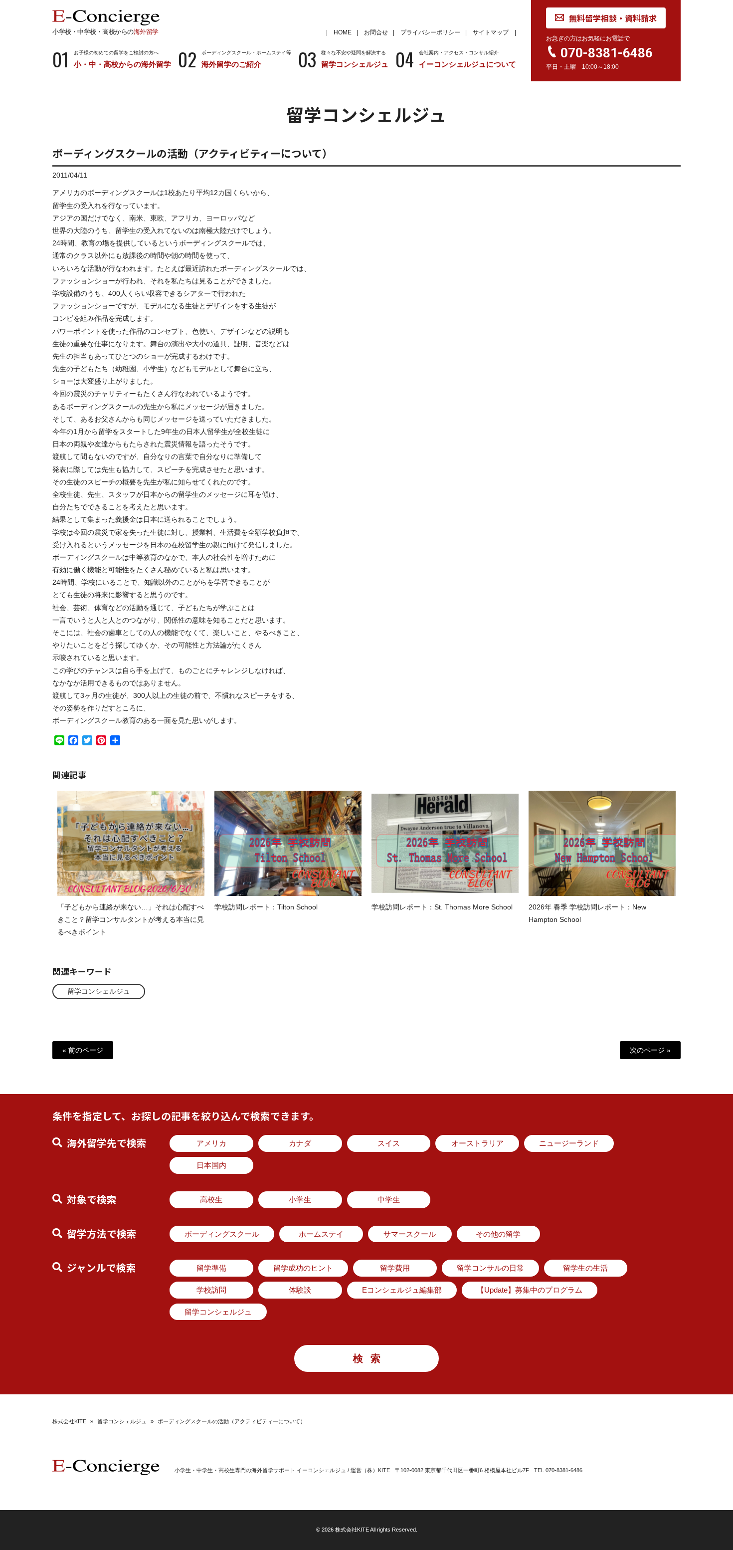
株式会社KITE (69, 1421)
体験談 (300, 1290)
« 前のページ (82, 1050)
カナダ (300, 1143)
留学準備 (211, 1268)
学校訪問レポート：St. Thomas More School (442, 907)
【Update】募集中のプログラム (529, 1290)
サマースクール (409, 1234)
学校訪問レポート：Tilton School (266, 907)
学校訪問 (211, 1290)
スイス (388, 1143)
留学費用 (395, 1268)
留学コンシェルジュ (98, 991)
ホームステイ (321, 1234)
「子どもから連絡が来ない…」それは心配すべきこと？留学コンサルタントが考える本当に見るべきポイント (130, 919)
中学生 (388, 1199)
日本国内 (211, 1165)
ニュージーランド (569, 1143)
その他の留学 (498, 1234)
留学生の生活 (585, 1268)
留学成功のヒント (303, 1268)
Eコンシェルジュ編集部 (402, 1290)
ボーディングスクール (221, 1234)
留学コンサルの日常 (490, 1268)
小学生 (300, 1199)
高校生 (211, 1199)
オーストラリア (477, 1143)
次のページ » (650, 1050)
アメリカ (211, 1143)
